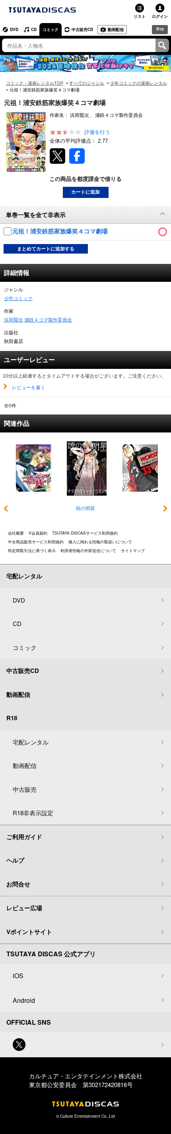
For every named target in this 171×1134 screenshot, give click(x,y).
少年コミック (18, 298)
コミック (50, 29)
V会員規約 (38, 533)
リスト (140, 16)
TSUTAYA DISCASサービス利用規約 (85, 533)
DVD (14, 29)
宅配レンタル (31, 742)
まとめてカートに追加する (45, 249)
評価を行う (97, 132)
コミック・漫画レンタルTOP (34, 83)
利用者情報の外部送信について (88, 550)
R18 (160, 29)
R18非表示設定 (33, 812)
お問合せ (18, 884)
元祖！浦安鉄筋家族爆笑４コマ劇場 (60, 231)
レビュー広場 (24, 907)
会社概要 (16, 533)
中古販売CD (82, 29)
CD (34, 29)
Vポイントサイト (29, 931)
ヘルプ (15, 860)
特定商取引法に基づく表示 (32, 550)
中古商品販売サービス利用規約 (36, 542)
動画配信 (116, 29)
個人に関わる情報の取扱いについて (100, 542)
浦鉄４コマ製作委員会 (48, 320)
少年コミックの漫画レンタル (138, 83)
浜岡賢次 (13, 320)
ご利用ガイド (24, 836)
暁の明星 (85, 508)
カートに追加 (85, 192)
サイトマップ (133, 550)
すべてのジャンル (86, 83)
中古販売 (25, 789)
